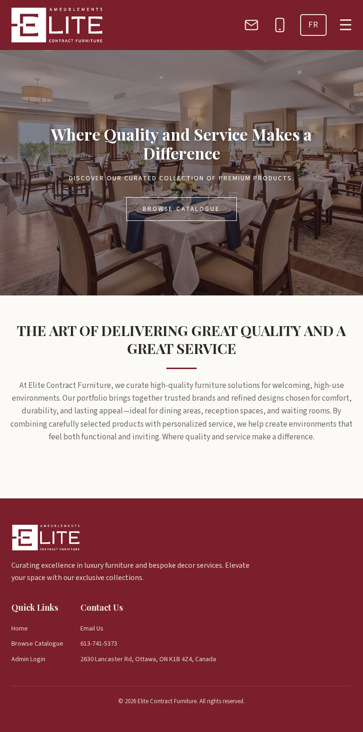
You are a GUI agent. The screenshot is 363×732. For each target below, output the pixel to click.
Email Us (92, 628)
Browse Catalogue (181, 209)
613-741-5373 (98, 643)
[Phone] (280, 25)
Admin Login (28, 659)
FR (313, 25)
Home (19, 628)
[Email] (251, 25)
